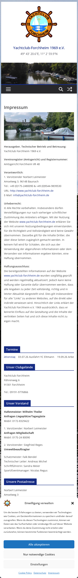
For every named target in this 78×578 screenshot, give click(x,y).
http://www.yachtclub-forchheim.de (32, 190)
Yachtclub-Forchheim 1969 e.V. (39, 47)
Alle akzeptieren (39, 544)
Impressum (53, 572)
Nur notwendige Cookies (39, 554)
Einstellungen (39, 564)
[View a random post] (69, 89)
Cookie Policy (25, 572)
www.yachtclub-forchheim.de (37, 221)
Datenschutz (40, 572)
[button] (72, 503)
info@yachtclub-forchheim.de (31, 195)
